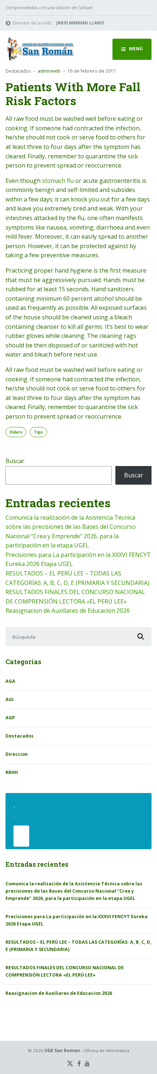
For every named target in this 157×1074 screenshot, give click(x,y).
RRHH (11, 772)
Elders (16, 432)
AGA (10, 681)
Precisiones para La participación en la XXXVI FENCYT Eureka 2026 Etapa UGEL (76, 920)
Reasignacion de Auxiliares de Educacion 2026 (67, 611)
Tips (38, 432)
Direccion (16, 754)
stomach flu (58, 181)
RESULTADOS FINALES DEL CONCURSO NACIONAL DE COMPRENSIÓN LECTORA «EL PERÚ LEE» (64, 971)
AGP (10, 718)
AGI (9, 699)
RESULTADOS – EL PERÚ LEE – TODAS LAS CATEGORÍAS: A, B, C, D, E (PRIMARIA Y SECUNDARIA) (78, 945)
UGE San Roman (62, 1050)
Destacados (18, 71)
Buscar (14, 461)
